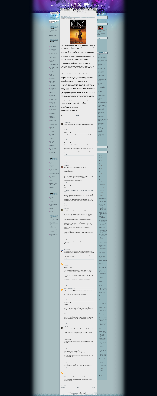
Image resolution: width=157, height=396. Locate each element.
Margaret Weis (52, 146)
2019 (99, 165)
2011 (99, 178)
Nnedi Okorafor (52, 113)
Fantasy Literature (101, 71)
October (101, 187)
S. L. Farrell (52, 71)
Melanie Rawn (52, 119)
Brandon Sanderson (53, 124)
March (101, 368)
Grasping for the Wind (102, 82)
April (100, 197)
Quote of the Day (102, 294)
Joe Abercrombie (53, 43)
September (101, 189)
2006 (99, 375)
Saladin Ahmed (52, 47)
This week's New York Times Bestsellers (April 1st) (103, 342)
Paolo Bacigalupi (53, 49)
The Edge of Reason (102, 225)
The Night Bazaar (101, 123)
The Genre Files (101, 116)
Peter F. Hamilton (53, 79)
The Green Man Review (102, 117)
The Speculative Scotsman (102, 128)
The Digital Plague (102, 199)
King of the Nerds (101, 84)
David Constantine (53, 63)
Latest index (100, 20)
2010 (99, 179)
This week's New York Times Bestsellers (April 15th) (103, 269)
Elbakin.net (52, 233)
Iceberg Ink (100, 83)
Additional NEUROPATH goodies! (102, 217)
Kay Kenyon (52, 91)
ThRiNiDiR (66, 249)
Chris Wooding (52, 152)
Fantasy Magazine (101, 72)
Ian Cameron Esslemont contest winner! (103, 221)
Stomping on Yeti (101, 109)
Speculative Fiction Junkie (102, 102)
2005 (99, 377)
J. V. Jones (52, 86)
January (101, 371)
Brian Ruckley (52, 123)
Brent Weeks (52, 145)
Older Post (93, 387)
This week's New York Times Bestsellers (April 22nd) (103, 231)
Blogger (86, 392)
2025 (99, 155)
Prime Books (52, 174)
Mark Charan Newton (53, 110)
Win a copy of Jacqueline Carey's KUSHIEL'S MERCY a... (103, 209)
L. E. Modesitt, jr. (53, 105)
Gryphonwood (52, 209)
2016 (99, 170)
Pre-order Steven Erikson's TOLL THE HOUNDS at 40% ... (103, 257)
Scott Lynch (52, 98)
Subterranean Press (53, 181)
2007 (99, 373)
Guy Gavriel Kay (53, 88)
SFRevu (51, 208)
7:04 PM (65, 323)
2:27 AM (65, 367)
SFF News (51, 201)
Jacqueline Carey (53, 60)
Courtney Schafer (53, 126)
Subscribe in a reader (52, 35)
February (101, 370)
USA (77, 115)
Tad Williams (52, 149)
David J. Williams (53, 148)
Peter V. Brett (52, 54)
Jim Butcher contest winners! (102, 202)
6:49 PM (65, 129)
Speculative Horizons (101, 105)
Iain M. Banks (52, 50)
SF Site (51, 200)
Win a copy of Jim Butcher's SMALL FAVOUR (102, 276)
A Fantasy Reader (101, 56)
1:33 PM (65, 382)
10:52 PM (65, 344)
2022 (99, 160)
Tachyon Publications (53, 183)
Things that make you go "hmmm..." (103, 223)
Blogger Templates (75, 393)
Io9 (50, 202)
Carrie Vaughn (52, 142)
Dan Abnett (52, 45)
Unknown (66, 370)
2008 (99, 182)
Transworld (52, 187)
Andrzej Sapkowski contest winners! (102, 339)
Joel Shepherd (52, 130)
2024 (99, 157)
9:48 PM (65, 182)
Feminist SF (100, 74)
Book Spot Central (53, 227)
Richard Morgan (53, 107)
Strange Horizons (53, 207)
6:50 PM (65, 139)
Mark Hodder (52, 84)
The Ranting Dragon (101, 124)
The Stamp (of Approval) (102, 130)
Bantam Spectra (52, 163)
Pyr (50, 177)
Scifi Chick (100, 98)
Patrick (65, 165)
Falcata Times (100, 67)
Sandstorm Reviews (101, 96)
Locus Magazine (53, 196)
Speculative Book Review (102, 101)
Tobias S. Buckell (53, 57)
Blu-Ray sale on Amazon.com (102, 279)
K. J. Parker (52, 114)
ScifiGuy (99, 99)
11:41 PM (65, 235)
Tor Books (52, 186)
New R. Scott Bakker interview (102, 346)
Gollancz (51, 166)
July (100, 192)
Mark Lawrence (52, 95)
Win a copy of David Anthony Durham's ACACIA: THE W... (103, 315)
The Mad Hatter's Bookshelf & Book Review (103, 120)
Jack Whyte (52, 151)
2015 (99, 171)
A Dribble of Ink (101, 54)
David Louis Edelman (53, 68)
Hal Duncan (52, 66)
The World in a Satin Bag (102, 132)
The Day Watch (102, 363)
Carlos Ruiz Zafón (53, 153)
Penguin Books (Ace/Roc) (54, 173)
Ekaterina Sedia (52, 128)
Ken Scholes (52, 127)
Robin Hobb (52, 82)
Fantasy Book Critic (101, 68)
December (101, 184)
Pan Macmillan (52, 172)
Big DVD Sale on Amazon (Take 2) (102, 332)
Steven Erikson (52, 70)
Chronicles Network (53, 204)
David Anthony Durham (54, 67)
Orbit (51, 170)
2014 (99, 173)
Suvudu (51, 211)
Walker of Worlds (101, 134)
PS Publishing (52, 176)
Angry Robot (52, 160)
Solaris (51, 180)
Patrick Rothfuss (53, 121)
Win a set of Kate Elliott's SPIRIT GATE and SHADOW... (102, 360)
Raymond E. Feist (53, 72)
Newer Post (63, 387)
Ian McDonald (52, 102)
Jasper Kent (52, 89)
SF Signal (51, 197)
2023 (99, 158)
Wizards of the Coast (53, 188)
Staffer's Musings (101, 108)
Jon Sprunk (52, 135)
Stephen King (52, 92)
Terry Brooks (52, 56)
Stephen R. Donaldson (54, 64)
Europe (79, 115)
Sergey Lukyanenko (53, 96)
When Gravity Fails (101, 135)
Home (78, 387)
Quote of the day (102, 243)
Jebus (65, 326)
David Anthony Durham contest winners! (103, 235)
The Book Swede (101, 115)
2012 (99, 176)
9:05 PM (65, 162)
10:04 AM (65, 258)
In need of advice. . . (102, 292)
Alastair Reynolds (53, 120)
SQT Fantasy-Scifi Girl (102, 106)
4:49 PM (65, 299)
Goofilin (65, 261)
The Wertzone (100, 131)
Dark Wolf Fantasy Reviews (102, 60)
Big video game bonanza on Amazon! (103, 228)
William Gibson (53, 78)
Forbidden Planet (101, 75)
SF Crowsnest (52, 205)
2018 (99, 166)
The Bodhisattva (101, 112)
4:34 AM (65, 245)
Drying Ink (100, 65)
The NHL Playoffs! (102, 310)
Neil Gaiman (52, 77)
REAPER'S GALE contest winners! (102, 326)
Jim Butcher (52, 59)
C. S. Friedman (52, 75)
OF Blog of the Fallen (101, 87)
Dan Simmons (52, 131)
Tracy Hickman (52, 81)
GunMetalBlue (67, 122)
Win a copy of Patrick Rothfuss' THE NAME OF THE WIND (103, 349)
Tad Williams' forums (53, 237)
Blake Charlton (52, 61)
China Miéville (52, 103)
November (101, 185)
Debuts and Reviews (101, 64)
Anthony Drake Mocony (69, 288)
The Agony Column (101, 110)
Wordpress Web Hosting (75, 394)
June (100, 193)
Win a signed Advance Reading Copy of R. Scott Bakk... (103, 289)
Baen (51, 162)
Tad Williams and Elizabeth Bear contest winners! (102, 283)
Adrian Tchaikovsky (53, 139)
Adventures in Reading (102, 57)
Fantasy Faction (101, 69)
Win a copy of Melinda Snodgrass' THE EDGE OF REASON (103, 241)
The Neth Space (101, 121)
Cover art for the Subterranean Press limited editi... (103, 297)
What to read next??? (102, 273)
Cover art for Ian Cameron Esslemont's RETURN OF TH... (103, 354)
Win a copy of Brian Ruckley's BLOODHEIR (102, 301)
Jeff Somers (52, 134)
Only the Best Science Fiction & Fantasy (102, 89)
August (101, 190)
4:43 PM (65, 285)
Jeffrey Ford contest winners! (102, 366)
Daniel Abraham (53, 46)
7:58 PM (65, 358)
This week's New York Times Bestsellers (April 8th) (103, 305)
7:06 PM (65, 154)
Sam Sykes (52, 138)
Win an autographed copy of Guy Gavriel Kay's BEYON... (103, 323)
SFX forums (52, 231)
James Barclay (52, 52)
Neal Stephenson (53, 137)
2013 (99, 174)
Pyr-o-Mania (100, 91)
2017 (99, 168)
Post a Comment (63, 385)
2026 (99, 154)
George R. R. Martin (53, 99)
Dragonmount (52, 226)
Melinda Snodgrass (53, 133)
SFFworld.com (52, 222)
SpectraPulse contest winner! (102, 205)
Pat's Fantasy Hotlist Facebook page (53, 31)
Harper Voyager (52, 167)
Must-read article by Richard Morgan (102, 246)
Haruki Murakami (53, 109)
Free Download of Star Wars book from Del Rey (103, 213)
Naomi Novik (52, 112)
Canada (73, 115)
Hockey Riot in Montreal (102, 250)
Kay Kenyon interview (103, 271)
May (100, 195)
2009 (99, 181)
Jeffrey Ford (52, 74)
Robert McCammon (53, 100)
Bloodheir (101, 263)
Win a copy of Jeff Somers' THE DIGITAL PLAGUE (103, 253)
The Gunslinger (65, 16)
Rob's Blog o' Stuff (101, 95)
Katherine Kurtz (53, 93)
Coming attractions (102, 248)
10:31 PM (65, 205)
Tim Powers (52, 116)
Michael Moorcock (53, 106)
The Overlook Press (53, 184)
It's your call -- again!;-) (103, 317)
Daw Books (52, 165)
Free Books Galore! (102, 198)
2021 (99, 162)
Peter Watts (52, 144)
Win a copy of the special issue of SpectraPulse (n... (102, 335)
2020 (99, 163)
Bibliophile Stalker (101, 58)
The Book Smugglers (101, 113)
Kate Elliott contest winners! (102, 286)
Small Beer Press (53, 179)
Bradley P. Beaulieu (53, 53)
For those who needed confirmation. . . (103, 261)
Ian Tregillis (52, 141)
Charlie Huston (52, 85)
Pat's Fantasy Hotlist (78, 4)
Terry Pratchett (52, 117)
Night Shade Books (53, 169)
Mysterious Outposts (101, 86)
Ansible (51, 198)
